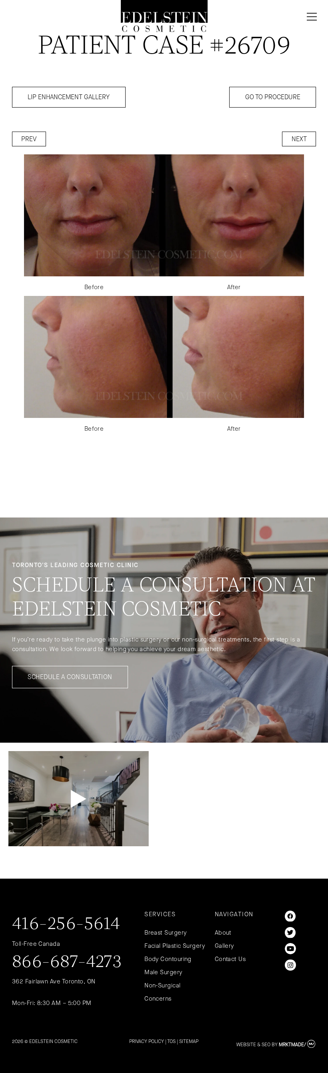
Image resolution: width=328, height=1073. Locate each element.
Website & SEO (253, 1044)
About (223, 933)
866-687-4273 (67, 962)
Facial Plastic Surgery (174, 946)
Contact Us (230, 959)
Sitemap (188, 1041)
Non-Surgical (162, 985)
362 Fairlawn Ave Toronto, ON (54, 981)
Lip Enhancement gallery (69, 97)
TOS (171, 1041)
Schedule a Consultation (70, 677)
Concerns (158, 999)
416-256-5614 (66, 924)
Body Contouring (168, 959)
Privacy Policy (146, 1041)
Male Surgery (163, 972)
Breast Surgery (165, 933)
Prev (28, 139)
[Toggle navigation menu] (310, 17)
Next (299, 139)
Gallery (224, 946)
